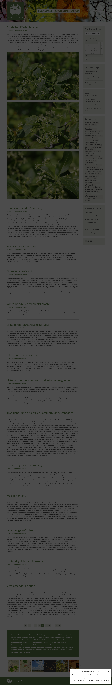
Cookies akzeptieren (78, 680)
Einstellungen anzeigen (102, 680)
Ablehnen (90, 680)
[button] (108, 671)
